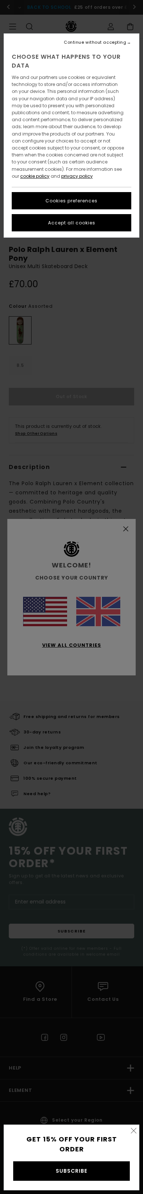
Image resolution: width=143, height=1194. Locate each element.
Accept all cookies (71, 223)
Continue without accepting (95, 42)
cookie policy (35, 176)
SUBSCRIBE (71, 1171)
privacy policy (77, 176)
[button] (133, 1130)
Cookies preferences (71, 201)
